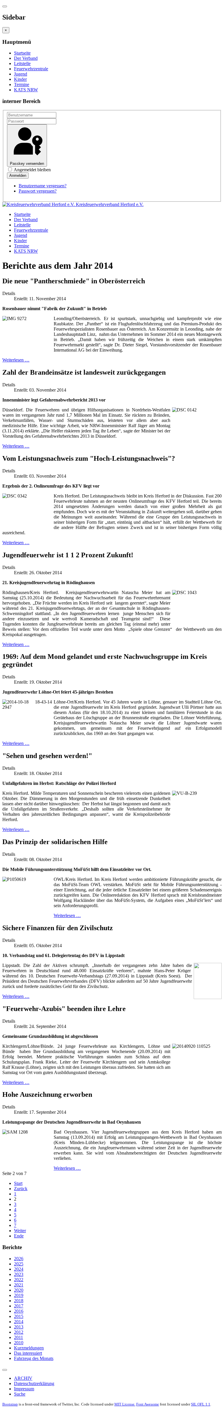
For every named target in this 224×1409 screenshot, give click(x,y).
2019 (18, 1295)
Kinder (20, 79)
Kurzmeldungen (29, 1347)
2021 (18, 1284)
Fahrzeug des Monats (33, 1358)
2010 (18, 1342)
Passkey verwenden (27, 163)
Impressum (24, 1388)
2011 (18, 1337)
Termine (21, 84)
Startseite (22, 52)
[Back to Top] (4, 1370)
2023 (18, 1274)
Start (18, 1183)
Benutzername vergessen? (42, 185)
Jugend (20, 73)
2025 (18, 1263)
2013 (18, 1326)
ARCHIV (23, 1378)
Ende (19, 1235)
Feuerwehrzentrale (31, 68)
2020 (18, 1290)
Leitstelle (22, 63)
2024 (18, 1269)
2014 (18, 1321)
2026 (18, 1258)
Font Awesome (147, 1404)
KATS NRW (26, 89)
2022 (18, 1279)
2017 (18, 1305)
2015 (18, 1316)
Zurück (20, 1188)
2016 (18, 1311)
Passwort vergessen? (38, 190)
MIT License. (124, 1404)
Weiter (20, 1230)
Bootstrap (10, 1404)
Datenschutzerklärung (34, 1383)
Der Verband (26, 58)
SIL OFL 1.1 (200, 1404)
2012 (18, 1332)
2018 (18, 1300)
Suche (19, 1393)
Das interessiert (28, 1353)
